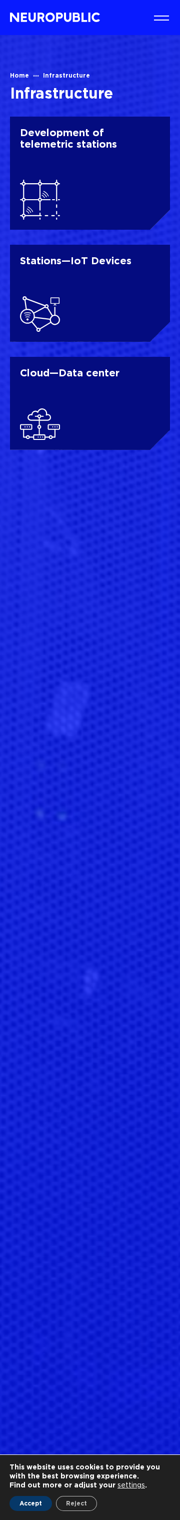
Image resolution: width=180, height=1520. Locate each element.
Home (19, 75)
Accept (31, 1503)
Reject (76, 1503)
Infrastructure (66, 75)
